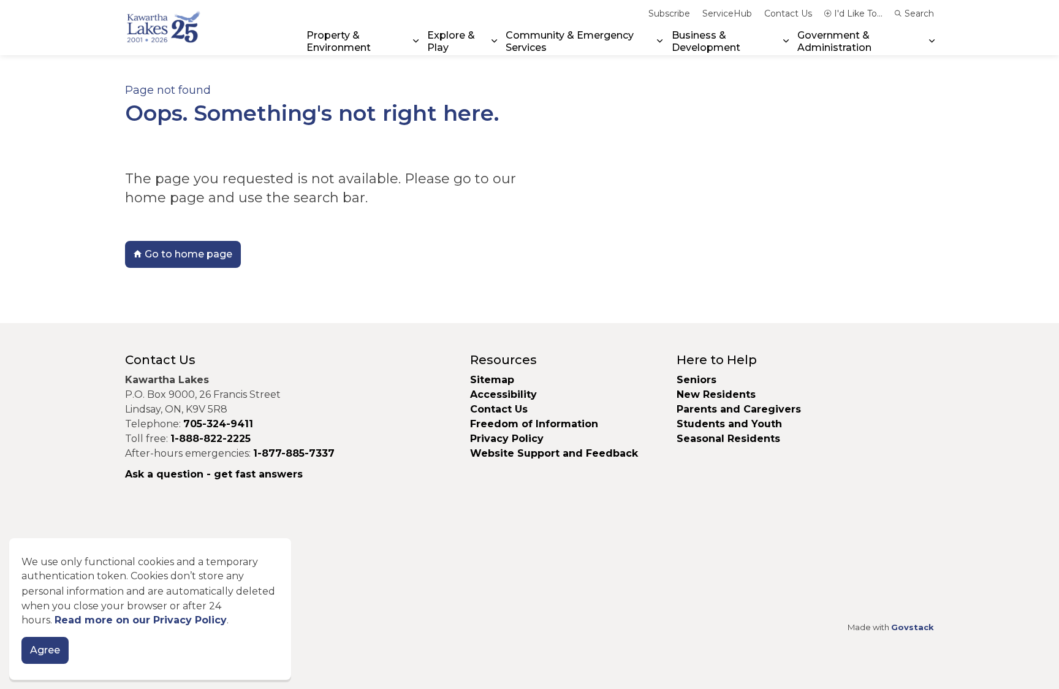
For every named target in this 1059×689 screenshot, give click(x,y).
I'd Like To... (858, 13)
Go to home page (188, 254)
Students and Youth (729, 424)
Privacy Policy (507, 438)
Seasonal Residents (730, 438)
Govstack (912, 627)
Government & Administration (834, 41)
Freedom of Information (534, 424)
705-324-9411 (218, 424)
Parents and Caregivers (739, 409)
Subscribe (669, 13)
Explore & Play (451, 41)
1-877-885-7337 (294, 453)
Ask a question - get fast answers (214, 474)
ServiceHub (727, 13)
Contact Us (788, 13)
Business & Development (706, 41)
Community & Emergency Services (570, 41)
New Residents (716, 394)
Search (919, 13)
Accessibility (503, 394)
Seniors (696, 380)
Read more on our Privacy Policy (141, 620)
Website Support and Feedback (554, 453)
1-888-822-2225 (210, 438)
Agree (45, 651)
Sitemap (492, 380)
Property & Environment (338, 41)
